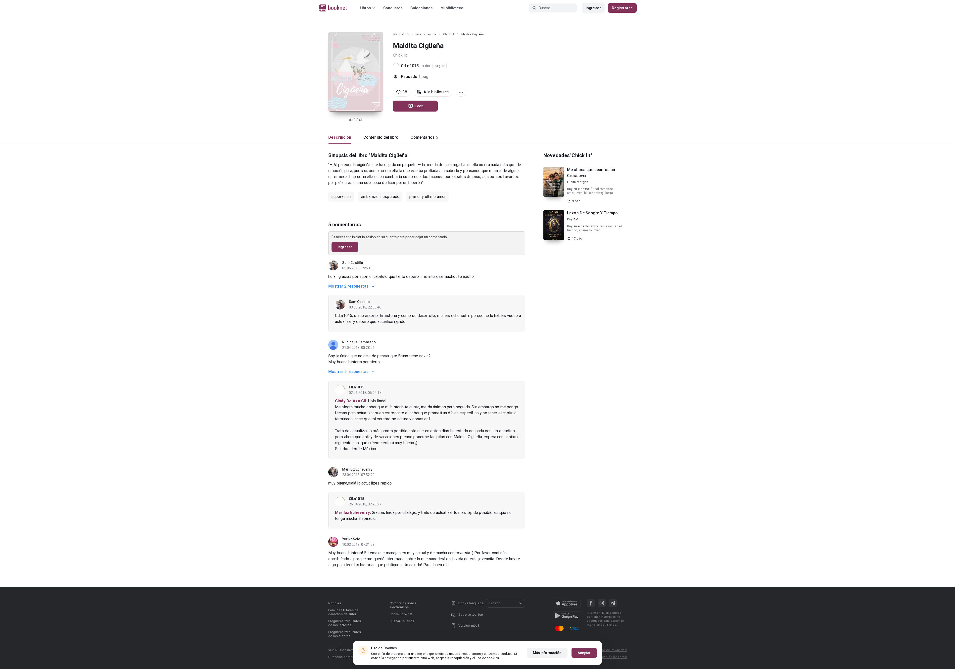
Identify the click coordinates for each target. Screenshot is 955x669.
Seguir (439, 66)
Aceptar (584, 653)
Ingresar (593, 8)
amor (594, 226)
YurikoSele (351, 539)
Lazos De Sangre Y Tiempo (592, 213)
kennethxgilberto (600, 193)
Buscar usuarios (402, 621)
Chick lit (448, 34)
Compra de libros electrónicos (403, 605)
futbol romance (602, 189)
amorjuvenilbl (577, 193)
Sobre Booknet (401, 614)
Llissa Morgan (577, 182)
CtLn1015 (410, 65)
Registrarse (622, 8)
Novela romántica (424, 34)
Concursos (392, 8)
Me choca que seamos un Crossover (591, 172)
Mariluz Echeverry (357, 469)
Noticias (334, 603)
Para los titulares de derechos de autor (343, 612)
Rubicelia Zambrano (359, 342)
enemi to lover (589, 230)
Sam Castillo (352, 263)
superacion (341, 196)
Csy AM (572, 219)
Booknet (398, 34)
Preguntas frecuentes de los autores (344, 634)
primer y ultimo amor (427, 196)
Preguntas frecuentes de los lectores (344, 623)
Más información (547, 653)
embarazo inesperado (380, 196)
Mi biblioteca (451, 8)
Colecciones (421, 8)
